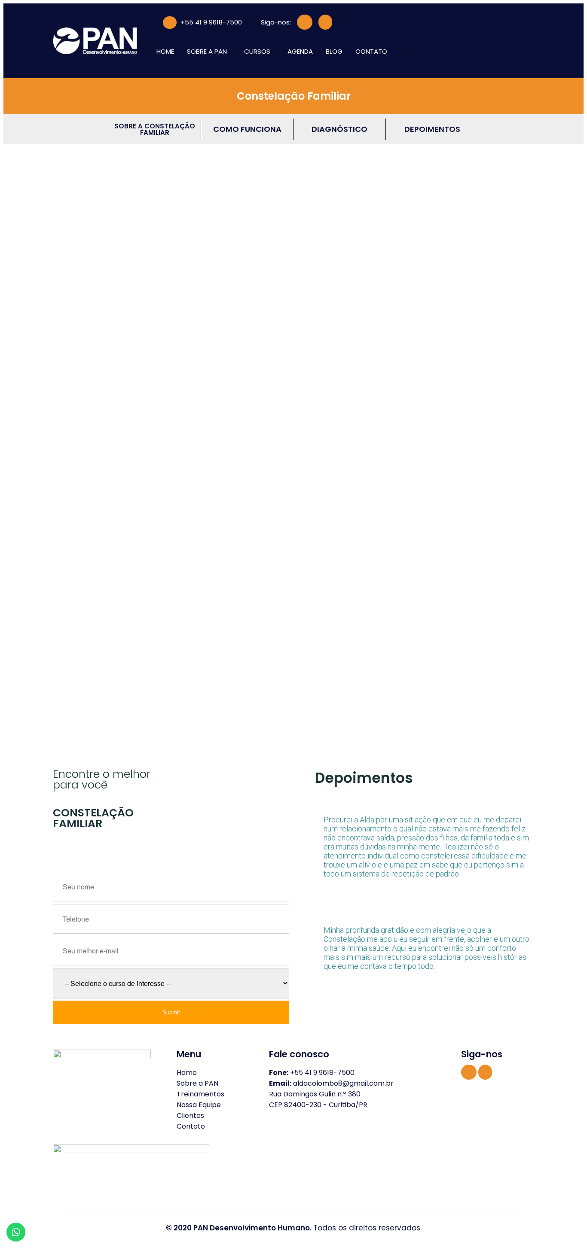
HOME (165, 51)
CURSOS (257, 51)
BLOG (334, 51)
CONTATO (371, 51)
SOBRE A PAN (207, 51)
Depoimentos (432, 129)
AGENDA (300, 51)
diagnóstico (339, 129)
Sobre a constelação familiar (154, 129)
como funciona (247, 129)
